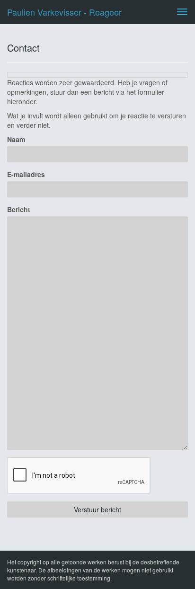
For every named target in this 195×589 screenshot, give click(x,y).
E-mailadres (26, 174)
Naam (16, 139)
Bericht (18, 209)
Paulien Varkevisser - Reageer (64, 12)
